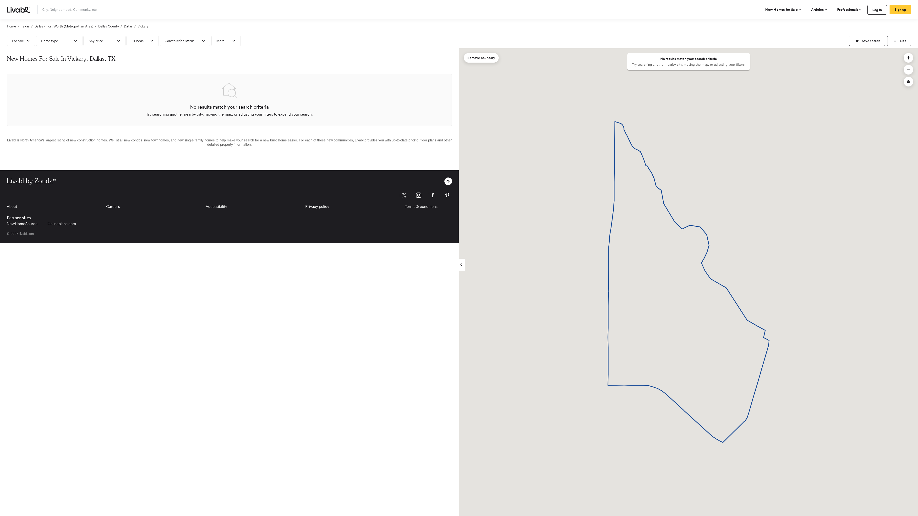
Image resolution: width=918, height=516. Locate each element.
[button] (867, 41)
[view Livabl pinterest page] (447, 196)
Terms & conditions (421, 206)
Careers (113, 206)
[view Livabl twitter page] (404, 196)
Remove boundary (481, 58)
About (12, 206)
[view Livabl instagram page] (418, 196)
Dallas (128, 26)
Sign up (900, 9)
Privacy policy (317, 206)
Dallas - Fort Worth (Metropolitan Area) (63, 26)
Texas (25, 26)
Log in (877, 10)
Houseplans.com (62, 223)
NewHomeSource (22, 223)
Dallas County (108, 26)
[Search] (115, 9)
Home (11, 26)
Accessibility (216, 206)
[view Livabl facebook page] (433, 196)
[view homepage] (18, 9)
